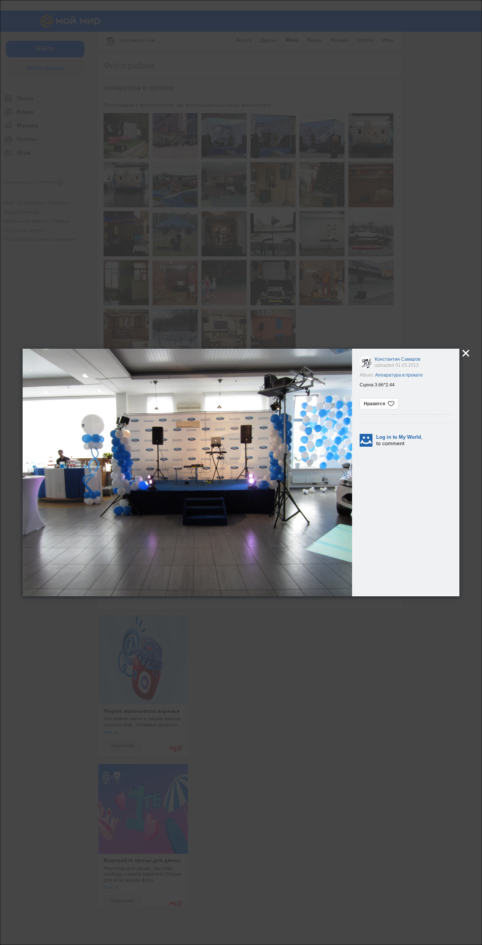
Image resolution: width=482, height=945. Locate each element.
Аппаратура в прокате (399, 375)
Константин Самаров (397, 359)
